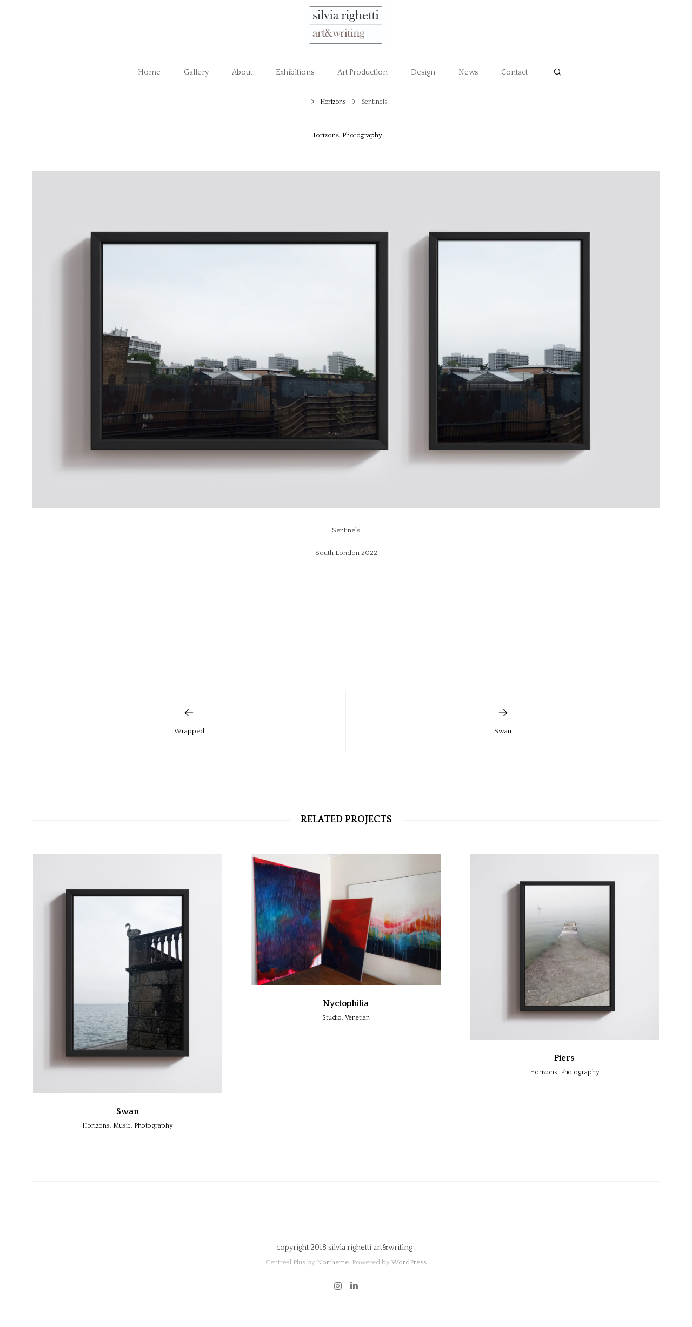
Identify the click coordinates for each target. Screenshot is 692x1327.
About (242, 72)
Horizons (333, 101)
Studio (332, 1017)
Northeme (333, 1262)
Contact (514, 72)
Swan (127, 1111)
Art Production (362, 72)
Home (149, 72)
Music (122, 1125)
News (468, 72)
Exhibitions (295, 72)
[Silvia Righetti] (346, 25)
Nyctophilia (346, 1003)
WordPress (409, 1262)
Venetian (357, 1017)
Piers (564, 1058)
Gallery (196, 72)
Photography (362, 135)
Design (423, 72)
